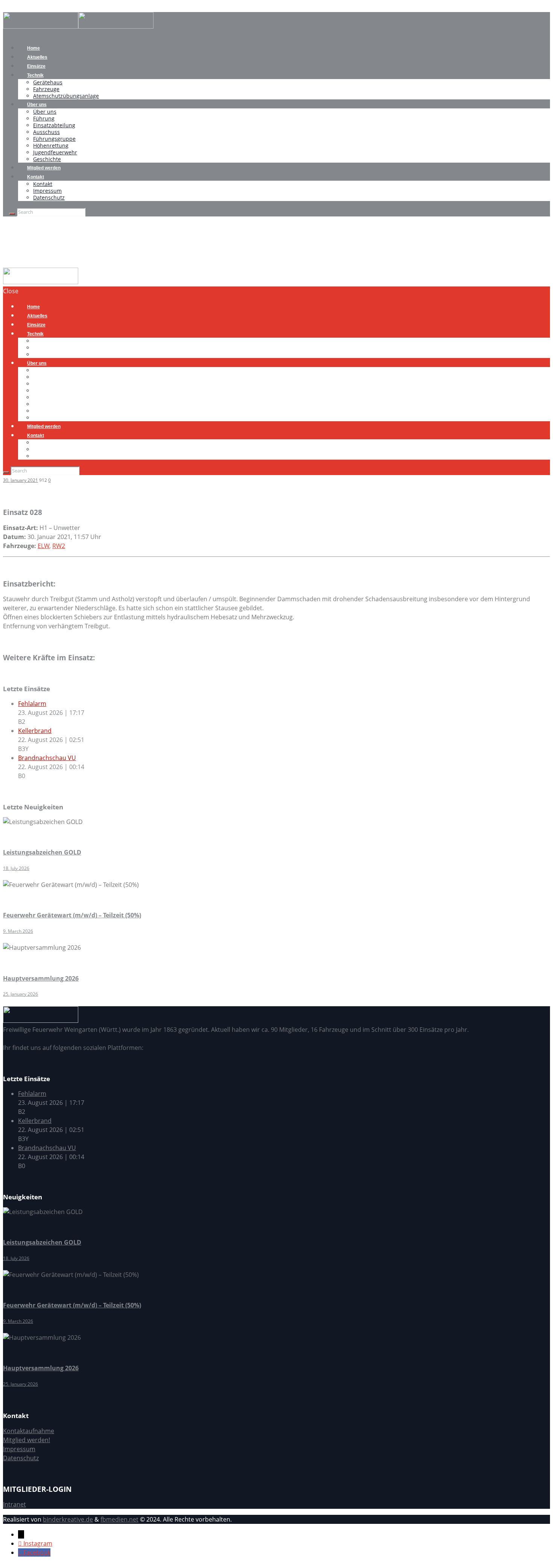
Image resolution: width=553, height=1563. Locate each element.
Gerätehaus (47, 82)
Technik (35, 75)
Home (11, 263)
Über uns (37, 104)
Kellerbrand (35, 731)
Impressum (47, 190)
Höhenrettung (50, 145)
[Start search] (6, 472)
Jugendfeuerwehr (55, 152)
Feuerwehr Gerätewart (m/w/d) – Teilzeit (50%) (72, 915)
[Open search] (12, 214)
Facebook (36, 1552)
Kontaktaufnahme (28, 1431)
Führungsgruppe (54, 138)
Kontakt (35, 177)
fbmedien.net (119, 1519)
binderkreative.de (68, 1519)
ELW (43, 546)
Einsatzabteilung (54, 125)
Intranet (14, 1504)
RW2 (58, 546)
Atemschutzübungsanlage (66, 95)
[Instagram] (20, 1543)
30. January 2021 (20, 480)
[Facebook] (20, 1552)
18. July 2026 (16, 868)
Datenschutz (49, 197)
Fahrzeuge (46, 89)
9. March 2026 (18, 931)
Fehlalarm (32, 703)
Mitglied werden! (26, 1440)
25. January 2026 (20, 994)
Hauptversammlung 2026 (41, 978)
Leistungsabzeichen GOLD (42, 852)
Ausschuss (46, 132)
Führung (44, 118)
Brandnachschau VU (47, 758)
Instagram (37, 1543)
